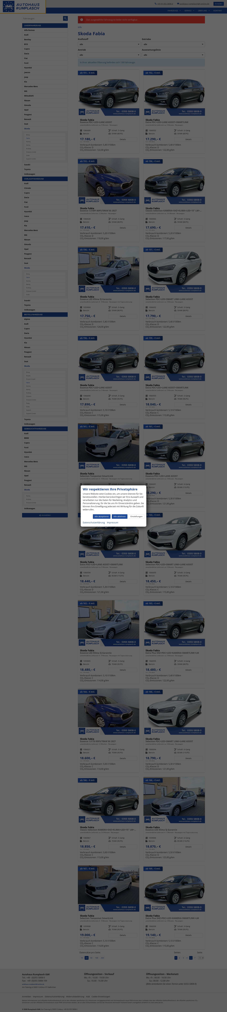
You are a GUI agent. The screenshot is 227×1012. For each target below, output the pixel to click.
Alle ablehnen (119, 516)
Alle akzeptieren (102, 516)
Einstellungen (136, 516)
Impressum (112, 522)
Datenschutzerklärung (94, 522)
